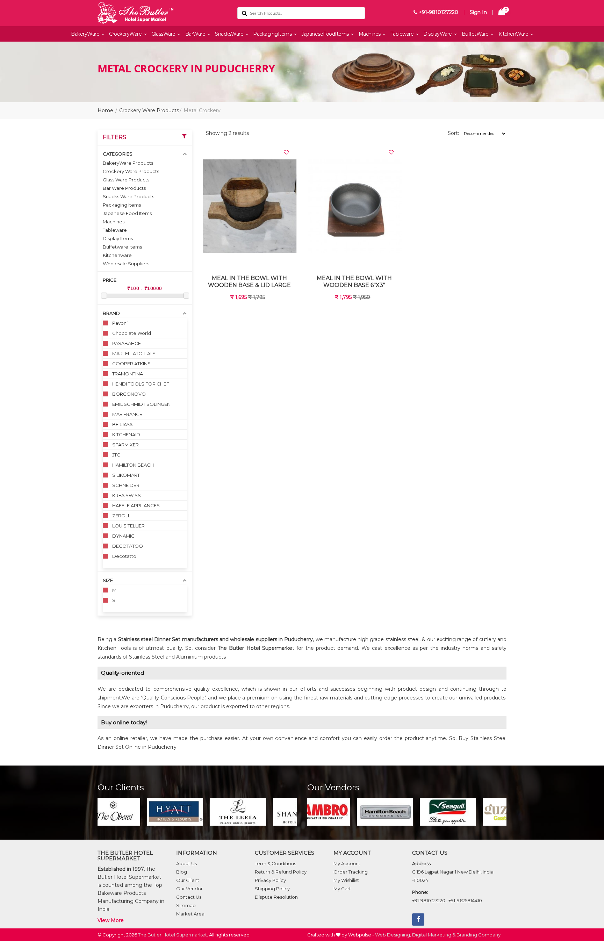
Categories (117, 154)
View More (111, 920)
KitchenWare (514, 34)
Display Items (118, 238)
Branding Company (478, 935)
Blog (181, 872)
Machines (370, 34)
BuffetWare (476, 34)
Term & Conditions (275, 863)
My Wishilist (346, 880)
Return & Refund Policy (281, 872)
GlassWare (164, 34)
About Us (186, 863)
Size (108, 580)
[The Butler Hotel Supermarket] (162, 13)
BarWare (196, 34)
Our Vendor (189, 888)
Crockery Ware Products (149, 110)
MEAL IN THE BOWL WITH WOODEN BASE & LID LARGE (249, 281)
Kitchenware (117, 255)
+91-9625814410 (465, 900)
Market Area (190, 914)
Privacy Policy (270, 880)
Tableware (402, 34)
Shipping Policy (272, 888)
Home (105, 110)
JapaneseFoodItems (325, 34)
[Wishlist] (286, 152)
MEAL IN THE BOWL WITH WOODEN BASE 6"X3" (354, 281)
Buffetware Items (122, 247)
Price (109, 280)
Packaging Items (122, 205)
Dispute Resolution (276, 897)
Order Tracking (350, 872)
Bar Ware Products (124, 188)
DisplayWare (438, 34)
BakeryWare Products (128, 163)
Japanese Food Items (127, 213)
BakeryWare (86, 34)
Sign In (478, 12)
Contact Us (188, 897)
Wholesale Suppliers (126, 263)
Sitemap (186, 905)
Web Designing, (393, 935)
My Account (346, 863)
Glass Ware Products (126, 179)
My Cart (342, 888)
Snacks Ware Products (128, 196)
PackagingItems (273, 34)
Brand (111, 313)
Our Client (187, 880)
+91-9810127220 (437, 12)
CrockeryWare (126, 34)
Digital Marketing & (433, 935)
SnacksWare (230, 34)
